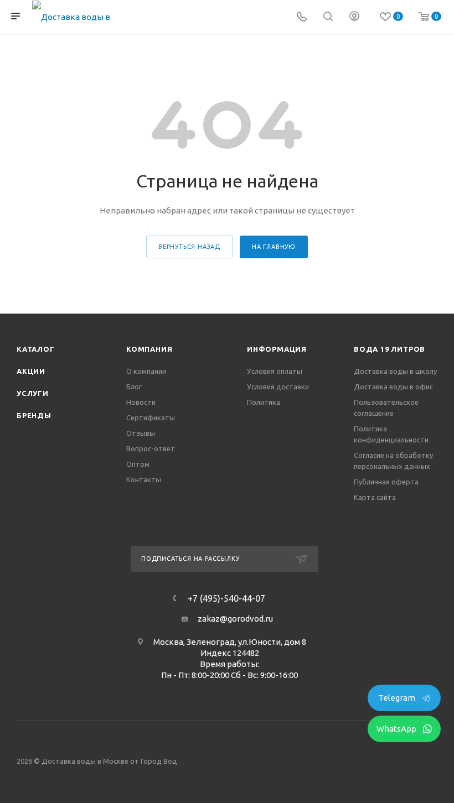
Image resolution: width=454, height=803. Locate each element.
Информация (277, 349)
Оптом (137, 464)
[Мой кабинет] (354, 17)
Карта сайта (375, 497)
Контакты (143, 479)
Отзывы (140, 433)
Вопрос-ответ (150, 448)
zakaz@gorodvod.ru (235, 618)
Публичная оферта (386, 482)
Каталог (36, 349)
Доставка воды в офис (393, 386)
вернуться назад (189, 246)
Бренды (34, 415)
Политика (263, 402)
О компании (146, 371)
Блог (134, 386)
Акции (31, 371)
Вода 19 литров (389, 349)
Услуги (33, 393)
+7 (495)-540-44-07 (226, 598)
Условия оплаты (274, 371)
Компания (149, 349)
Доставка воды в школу (395, 371)
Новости (141, 402)
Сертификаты (150, 417)
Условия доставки (278, 386)
